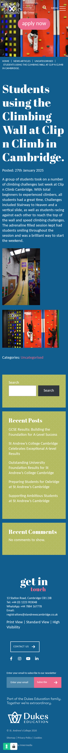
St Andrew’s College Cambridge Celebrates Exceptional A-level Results (33, 449)
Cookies (38, 738)
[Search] (44, 8)
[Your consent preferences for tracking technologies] (13, 746)
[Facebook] (11, 659)
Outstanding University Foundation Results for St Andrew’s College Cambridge (31, 468)
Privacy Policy (25, 738)
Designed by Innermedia (19, 745)
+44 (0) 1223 (24, 602)
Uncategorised (32, 358)
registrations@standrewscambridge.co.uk (32, 614)
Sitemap (11, 738)
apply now (34, 24)
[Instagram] (19, 659)
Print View (15, 622)
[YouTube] (28, 659)
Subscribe (42, 682)
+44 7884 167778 (31, 606)
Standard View (37, 622)
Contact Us (21, 646)
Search (14, 383)
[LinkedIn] (37, 659)
